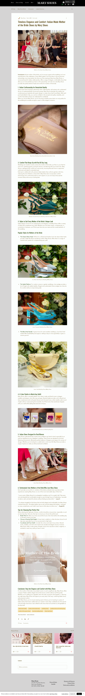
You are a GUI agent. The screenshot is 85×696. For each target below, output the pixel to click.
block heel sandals (22, 608)
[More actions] (66, 18)
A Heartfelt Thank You (39, 646)
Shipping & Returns (69, 681)
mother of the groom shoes (24, 611)
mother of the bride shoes (34, 608)
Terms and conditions (69, 685)
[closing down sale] (42, 638)
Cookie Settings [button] (65, 694)
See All (72, 630)
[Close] (83, 694)
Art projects (31, 9)
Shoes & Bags (53, 682)
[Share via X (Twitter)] (21, 619)
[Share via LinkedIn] (25, 619)
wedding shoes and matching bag (58, 608)
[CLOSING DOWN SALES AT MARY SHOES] (21, 638)
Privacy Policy (71, 683)
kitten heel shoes (48, 611)
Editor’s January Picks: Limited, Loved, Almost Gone (63, 647)
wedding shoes (45, 608)
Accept (79, 694)
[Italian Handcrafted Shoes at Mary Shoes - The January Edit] (64, 638)
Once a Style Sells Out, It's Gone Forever (20, 646)
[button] (63, 2)
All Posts (13, 9)
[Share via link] (28, 619)
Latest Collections (40, 9)
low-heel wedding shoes (38, 611)
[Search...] (73, 1)
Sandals (53, 684)
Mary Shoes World (22, 9)
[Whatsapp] (62, 4)
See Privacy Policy (53, 694)
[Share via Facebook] (18, 619)
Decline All (72, 694)
